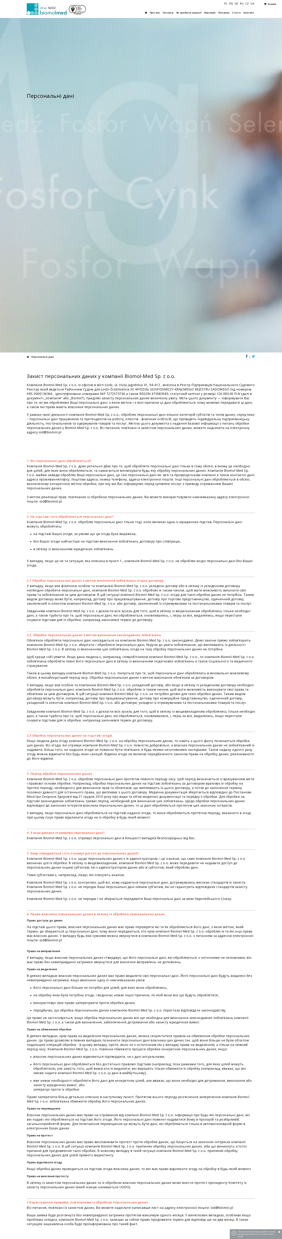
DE (237, 3)
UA (252, 3)
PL (226, 3)
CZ (247, 3)
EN (231, 3)
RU (242, 3)
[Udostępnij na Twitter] (253, 357)
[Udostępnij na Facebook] (248, 357)
